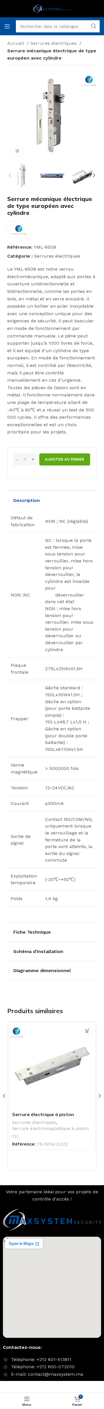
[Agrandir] (17, 151)
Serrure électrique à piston (43, 1114)
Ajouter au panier (64, 459)
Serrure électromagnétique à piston (50, 1128)
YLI (15, 1136)
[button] (87, 1031)
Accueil (16, 43)
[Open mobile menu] (7, 26)
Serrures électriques (54, 43)
